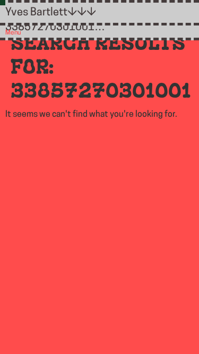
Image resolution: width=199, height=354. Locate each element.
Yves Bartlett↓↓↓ (50, 12)
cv (8, 42)
